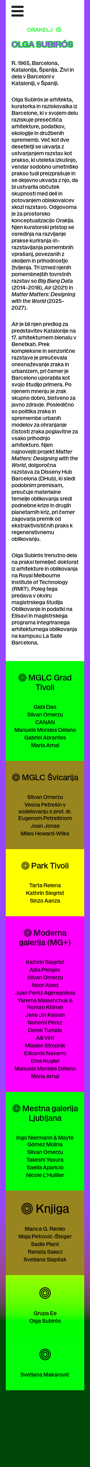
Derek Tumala (45, 1030)
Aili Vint (45, 1038)
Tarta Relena (45, 885)
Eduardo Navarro (45, 1053)
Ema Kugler (45, 1061)
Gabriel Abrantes (45, 737)
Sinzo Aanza (45, 900)
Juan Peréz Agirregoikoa (45, 992)
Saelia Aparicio (45, 1167)
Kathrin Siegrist (45, 893)
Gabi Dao (45, 707)
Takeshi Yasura (45, 1159)
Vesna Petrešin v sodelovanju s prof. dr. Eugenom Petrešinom (45, 811)
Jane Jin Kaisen (45, 1014)
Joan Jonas (45, 825)
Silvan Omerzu (45, 714)
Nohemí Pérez (45, 1022)
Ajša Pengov (45, 969)
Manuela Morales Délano (45, 730)
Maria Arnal (45, 745)
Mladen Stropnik (45, 1045)
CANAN (45, 722)
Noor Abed (45, 985)
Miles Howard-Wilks (45, 833)
